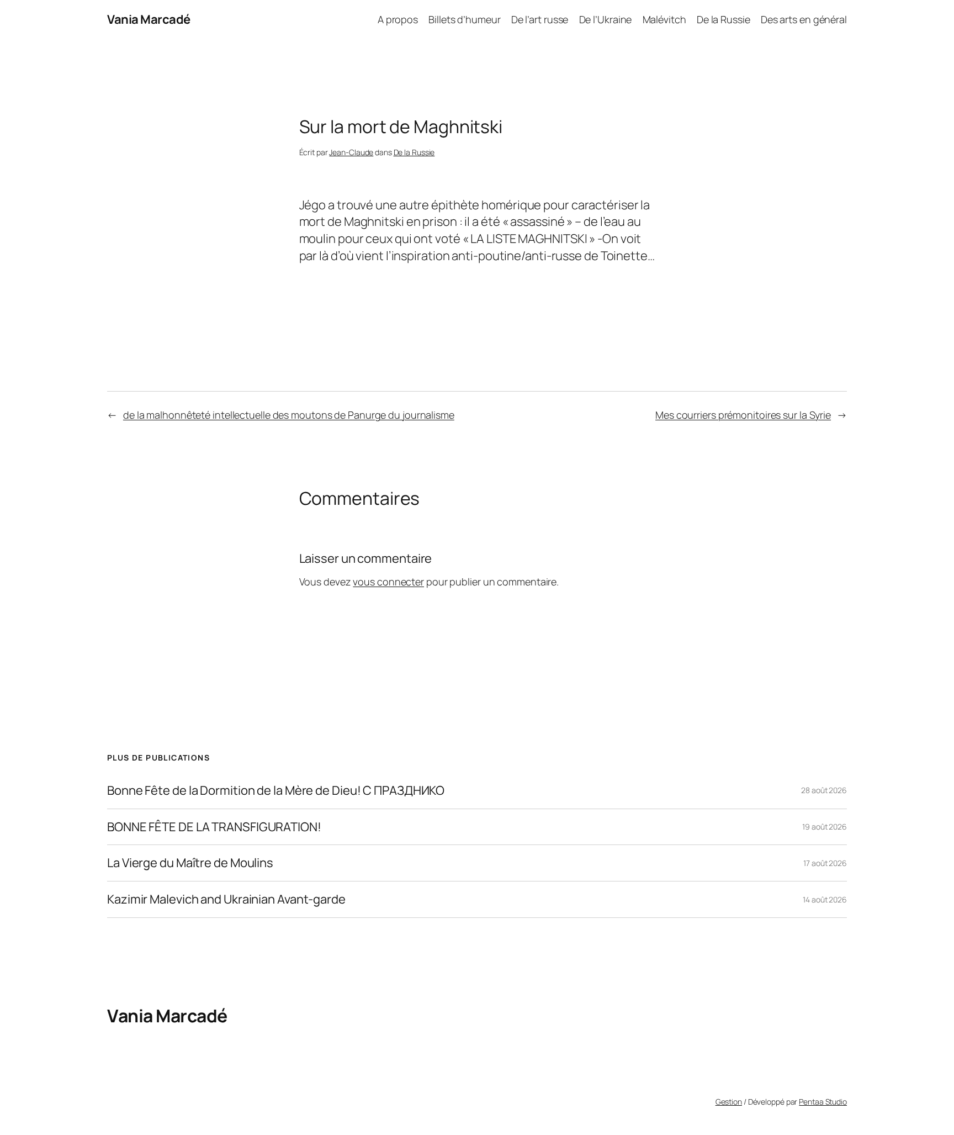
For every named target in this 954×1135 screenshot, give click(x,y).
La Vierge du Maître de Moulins (190, 863)
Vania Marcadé (148, 19)
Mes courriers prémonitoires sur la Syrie (743, 414)
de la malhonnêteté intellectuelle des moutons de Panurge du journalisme (288, 414)
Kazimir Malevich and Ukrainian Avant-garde (226, 899)
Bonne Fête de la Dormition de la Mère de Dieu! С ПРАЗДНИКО (275, 791)
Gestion (729, 1101)
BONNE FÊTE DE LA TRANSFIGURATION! (214, 827)
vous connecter (388, 581)
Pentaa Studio (823, 1101)
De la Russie (414, 152)
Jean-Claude (351, 152)
